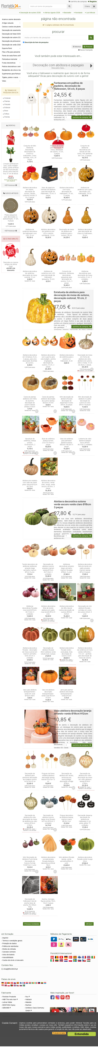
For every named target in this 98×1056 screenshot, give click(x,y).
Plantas (7, 101)
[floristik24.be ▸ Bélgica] (57, 957)
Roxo (6, 111)
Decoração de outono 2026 (30, 13)
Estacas (7, 107)
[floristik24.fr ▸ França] (84, 957)
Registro (93, 1)
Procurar (88, 47)
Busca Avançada (86, 50)
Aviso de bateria (8, 955)
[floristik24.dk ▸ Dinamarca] (71, 957)
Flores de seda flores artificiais (11, 56)
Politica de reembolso (10, 946)
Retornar (77, 47)
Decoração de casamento (11, 30)
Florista (7, 117)
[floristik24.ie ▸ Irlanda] (93, 957)
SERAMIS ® (6, 1008)
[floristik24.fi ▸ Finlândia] (80, 957)
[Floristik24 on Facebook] (52, 997)
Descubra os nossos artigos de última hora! (10, 266)
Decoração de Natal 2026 (11, 34)
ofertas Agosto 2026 (52, 13)
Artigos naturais (7, 23)
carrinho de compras (78, 1)
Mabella (28, 1002)
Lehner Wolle (7, 1002)
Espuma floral (7, 48)
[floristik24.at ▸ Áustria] (52, 957)
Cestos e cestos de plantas (11, 27)
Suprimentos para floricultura (11, 74)
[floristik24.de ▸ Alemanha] (66, 957)
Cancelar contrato (9, 952)
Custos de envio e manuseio (12, 960)
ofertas (89, 924)
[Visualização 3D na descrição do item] (92, 369)
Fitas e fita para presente (11, 52)
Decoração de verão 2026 (11, 45)
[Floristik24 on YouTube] (68, 997)
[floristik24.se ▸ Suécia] (75, 960)
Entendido (82, 1034)
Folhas (6, 114)
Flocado (7, 104)
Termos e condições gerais (12, 941)
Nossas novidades (32, 924)
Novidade (78, 13)
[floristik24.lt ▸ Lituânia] (57, 960)
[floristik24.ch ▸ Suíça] (62, 957)
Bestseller (67, 13)
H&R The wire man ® (10, 999)
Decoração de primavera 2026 (11, 41)
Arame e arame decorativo (11, 19)
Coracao (7, 98)
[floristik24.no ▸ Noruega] (62, 960)
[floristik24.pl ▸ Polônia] (71, 960)
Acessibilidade (7, 957)
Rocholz (28, 1005)
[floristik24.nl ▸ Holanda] (66, 960)
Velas (4, 81)
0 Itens (87, 6)
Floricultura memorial (9, 59)
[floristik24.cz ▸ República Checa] (84, 960)
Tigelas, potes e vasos (10, 77)
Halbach (28, 999)
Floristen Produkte (9, 997)
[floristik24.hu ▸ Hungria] (89, 960)
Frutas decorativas (9, 63)
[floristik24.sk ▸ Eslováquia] (80, 960)
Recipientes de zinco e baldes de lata (11, 70)
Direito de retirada (9, 949)
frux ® (27, 997)
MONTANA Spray (8, 1005)
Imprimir (5, 938)
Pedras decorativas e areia (11, 66)
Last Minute (90, 13)
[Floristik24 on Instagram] (58, 997)
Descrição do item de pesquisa (36, 42)
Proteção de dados (9, 943)
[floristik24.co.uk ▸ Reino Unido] (89, 957)
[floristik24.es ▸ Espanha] (75, 957)
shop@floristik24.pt (11, 969)
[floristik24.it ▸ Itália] (52, 960)
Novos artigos (11, 193)
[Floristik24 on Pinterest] (62, 997)
